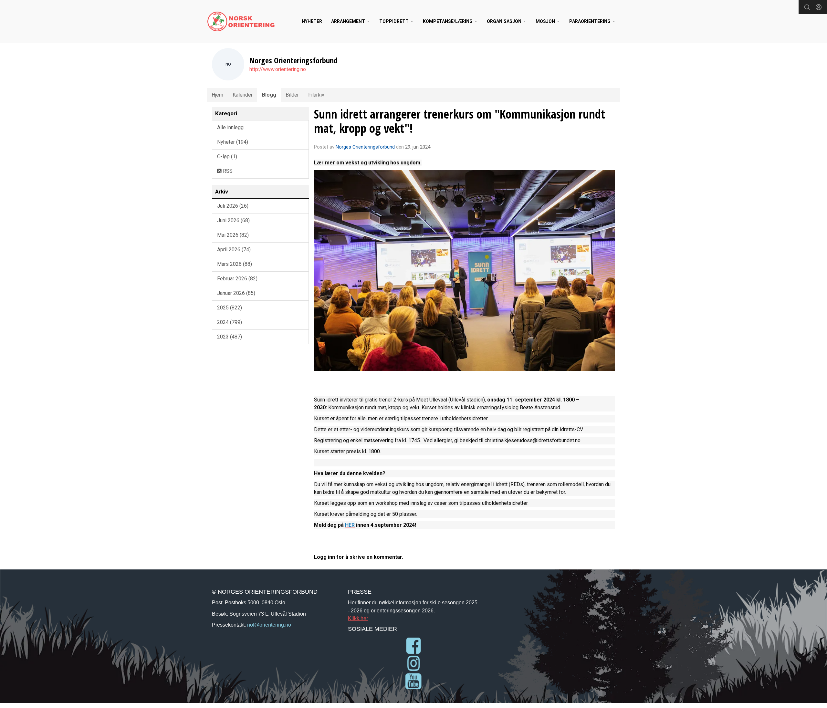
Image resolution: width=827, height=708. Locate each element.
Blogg (269, 95)
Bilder (292, 95)
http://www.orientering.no (277, 69)
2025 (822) (229, 308)
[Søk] (807, 7)
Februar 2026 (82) (237, 279)
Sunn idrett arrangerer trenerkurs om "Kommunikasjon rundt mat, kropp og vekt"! (459, 121)
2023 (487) (229, 337)
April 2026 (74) (234, 249)
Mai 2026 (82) (233, 235)
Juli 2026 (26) (232, 206)
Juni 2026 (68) (233, 220)
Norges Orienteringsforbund (365, 147)
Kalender (243, 95)
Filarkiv (316, 95)
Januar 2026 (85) (236, 293)
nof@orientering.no (269, 625)
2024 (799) (229, 322)
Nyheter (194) (232, 142)
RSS (227, 171)
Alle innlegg (230, 127)
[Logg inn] (818, 7)
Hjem (217, 95)
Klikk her (358, 618)
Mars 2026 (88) (234, 264)
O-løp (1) (227, 156)
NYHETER (312, 21)
